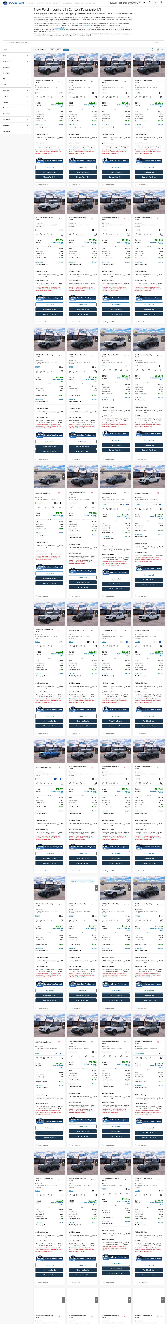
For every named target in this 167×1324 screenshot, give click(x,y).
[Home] (26, 3)
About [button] (94, 3)
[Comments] (62, 97)
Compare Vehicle (43, 184)
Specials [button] (48, 3)
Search (157, 42)
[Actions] (61, 81)
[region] (49, 133)
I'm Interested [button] (49, 167)
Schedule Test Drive (49, 177)
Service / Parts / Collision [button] (82, 3)
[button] (63, 65)
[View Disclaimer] (51, 97)
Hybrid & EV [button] (56, 3)
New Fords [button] (31, 3)
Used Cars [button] (40, 3)
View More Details (49, 172)
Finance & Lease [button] (67, 3)
